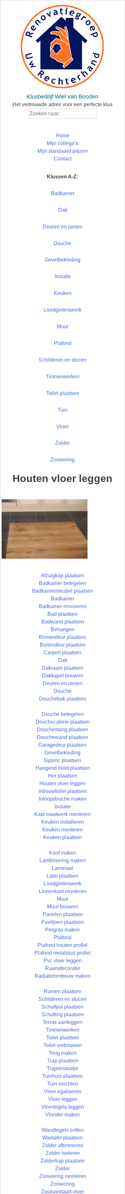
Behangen (62, 629)
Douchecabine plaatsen (63, 722)
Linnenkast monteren (63, 891)
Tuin (63, 410)
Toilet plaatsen (62, 393)
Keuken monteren (62, 829)
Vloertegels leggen (62, 1107)
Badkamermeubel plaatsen (62, 591)
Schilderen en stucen (62, 360)
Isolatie (62, 276)
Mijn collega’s (62, 143)
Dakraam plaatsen (62, 668)
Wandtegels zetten (63, 1130)
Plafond (62, 343)
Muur (62, 326)
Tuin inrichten (62, 1084)
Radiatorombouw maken (62, 976)
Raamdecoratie (62, 968)
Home (63, 135)
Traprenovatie (62, 1068)
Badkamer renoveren (63, 606)
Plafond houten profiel (63, 945)
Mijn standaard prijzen (63, 151)
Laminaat (62, 868)
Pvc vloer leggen (63, 960)
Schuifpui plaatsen (62, 1006)
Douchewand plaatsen (62, 737)
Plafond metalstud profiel (62, 953)
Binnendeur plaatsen (62, 637)
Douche (62, 243)
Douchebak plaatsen (62, 698)
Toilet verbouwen (62, 1045)
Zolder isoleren (63, 1153)
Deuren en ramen (62, 226)
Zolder (62, 443)
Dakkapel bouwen (62, 675)
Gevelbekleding (62, 259)
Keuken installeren (62, 822)
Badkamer (62, 193)
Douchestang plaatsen (62, 729)
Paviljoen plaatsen (62, 922)
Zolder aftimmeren (62, 1145)
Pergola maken (62, 929)
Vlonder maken (62, 1114)
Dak (62, 210)
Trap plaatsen (62, 1060)
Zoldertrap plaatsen (62, 1161)
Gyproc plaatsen (62, 760)
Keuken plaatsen (62, 837)
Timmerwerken (62, 376)
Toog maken (63, 1053)
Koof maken (62, 852)
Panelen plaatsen (63, 914)
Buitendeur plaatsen (63, 645)
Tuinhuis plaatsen (62, 1076)
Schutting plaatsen (62, 1014)
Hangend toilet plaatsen (63, 768)
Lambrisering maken (62, 860)
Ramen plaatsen (62, 991)
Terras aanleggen (62, 1022)
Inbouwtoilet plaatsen (62, 791)
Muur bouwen (62, 906)
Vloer (62, 426)
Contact (62, 158)
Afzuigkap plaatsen (62, 575)
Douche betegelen (63, 714)
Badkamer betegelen (62, 583)
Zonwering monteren (62, 1176)
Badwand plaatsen (62, 621)
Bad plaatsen (62, 614)
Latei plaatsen (62, 876)
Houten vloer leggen (62, 783)
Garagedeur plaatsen (62, 745)
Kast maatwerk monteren (62, 814)
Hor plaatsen (62, 775)
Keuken (62, 293)
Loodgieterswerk (62, 310)
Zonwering (62, 459)
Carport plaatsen (62, 652)
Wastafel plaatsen (62, 1137)
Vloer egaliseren (62, 1091)
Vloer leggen (62, 1099)
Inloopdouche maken (63, 799)
